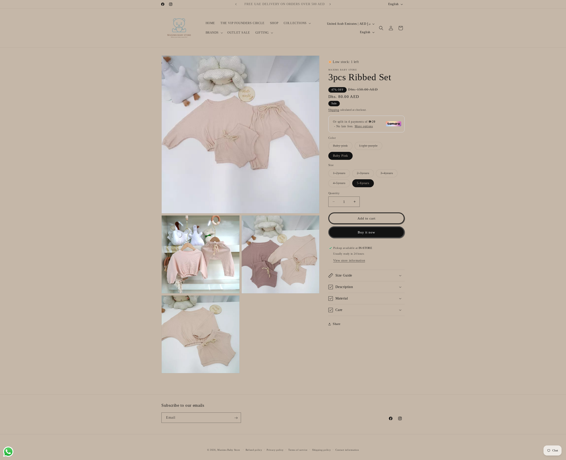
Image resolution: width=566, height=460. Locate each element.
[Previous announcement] (236, 4)
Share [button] (336, 324)
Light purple (370, 147)
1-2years (341, 174)
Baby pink (342, 147)
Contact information (347, 449)
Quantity (334, 193)
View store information (349, 260)
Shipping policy (321, 449)
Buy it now (366, 232)
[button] (297, 23)
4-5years (341, 184)
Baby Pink (340, 155)
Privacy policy (275, 449)
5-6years (363, 183)
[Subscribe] (236, 418)
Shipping (333, 109)
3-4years (389, 174)
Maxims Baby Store (228, 450)
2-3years (365, 174)
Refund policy (254, 449)
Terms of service (298, 449)
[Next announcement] (330, 4)
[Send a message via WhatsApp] (8, 452)
